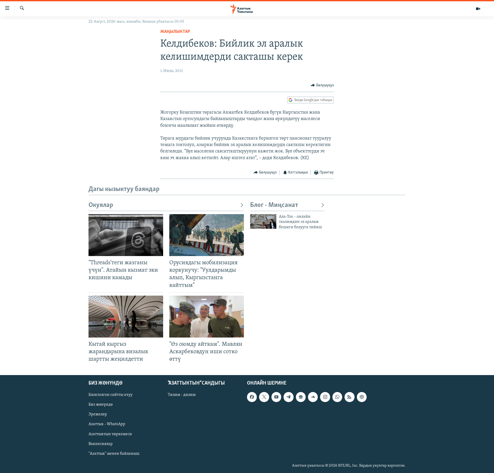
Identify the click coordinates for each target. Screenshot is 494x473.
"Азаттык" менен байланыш (114, 454)
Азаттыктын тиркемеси (110, 434)
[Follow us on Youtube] (276, 397)
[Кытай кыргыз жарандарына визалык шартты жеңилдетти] (126, 317)
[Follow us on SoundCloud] (313, 397)
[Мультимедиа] (478, 8)
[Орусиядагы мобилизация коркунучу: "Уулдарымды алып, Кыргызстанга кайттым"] (206, 235)
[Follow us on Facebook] (252, 397)
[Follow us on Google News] (301, 397)
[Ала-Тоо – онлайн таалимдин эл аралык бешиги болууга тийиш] (263, 221)
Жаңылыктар (175, 32)
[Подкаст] (362, 397)
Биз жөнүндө (101, 405)
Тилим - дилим (182, 395)
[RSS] (349, 397)
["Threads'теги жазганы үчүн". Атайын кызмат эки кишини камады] (126, 235)
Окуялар (101, 205)
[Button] (322, 85)
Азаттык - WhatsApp (107, 424)
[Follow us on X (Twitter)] (264, 397)
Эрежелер (98, 415)
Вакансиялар (101, 444)
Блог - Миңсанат (274, 205)
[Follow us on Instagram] (325, 397)
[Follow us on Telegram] (288, 397)
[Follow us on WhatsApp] (337, 397)
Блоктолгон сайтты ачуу (111, 395)
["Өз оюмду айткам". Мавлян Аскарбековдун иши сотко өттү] (206, 317)
